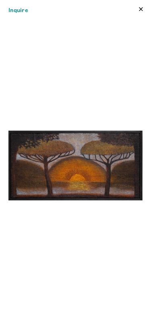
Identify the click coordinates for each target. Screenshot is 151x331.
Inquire (18, 10)
